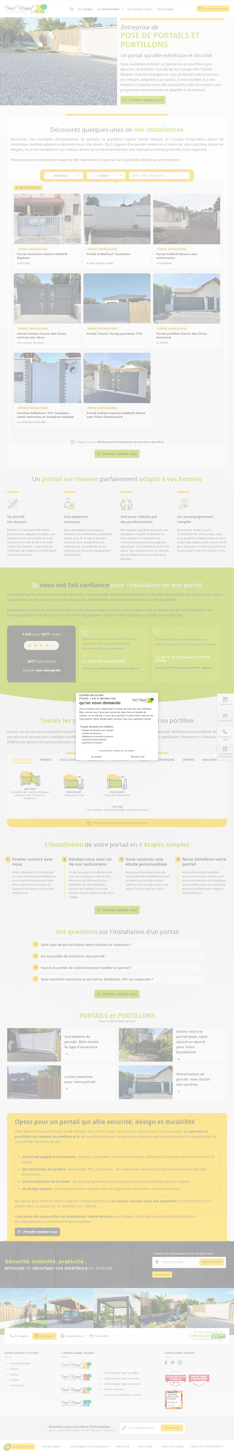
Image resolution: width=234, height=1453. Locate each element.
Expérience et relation (92, 743)
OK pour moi (137, 756)
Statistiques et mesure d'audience (97, 736)
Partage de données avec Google (97, 730)
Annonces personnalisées (94, 739)
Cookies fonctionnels (92, 733)
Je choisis (96, 756)
